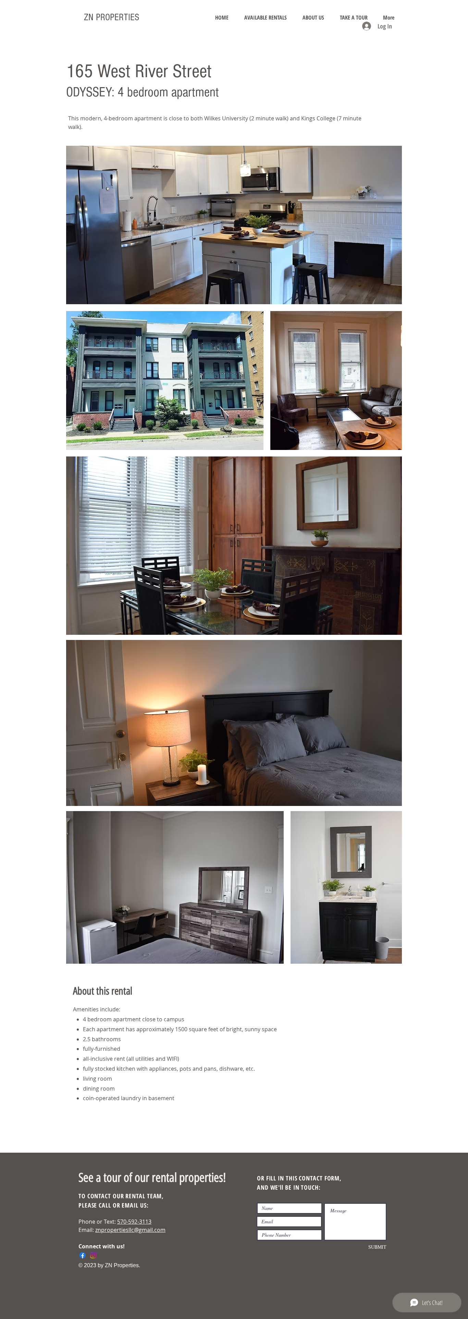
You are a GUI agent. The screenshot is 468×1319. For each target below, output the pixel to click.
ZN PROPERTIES (111, 17)
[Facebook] (82, 1255)
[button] (265, 17)
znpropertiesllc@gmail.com (130, 1230)
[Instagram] (93, 1255)
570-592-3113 (134, 1221)
